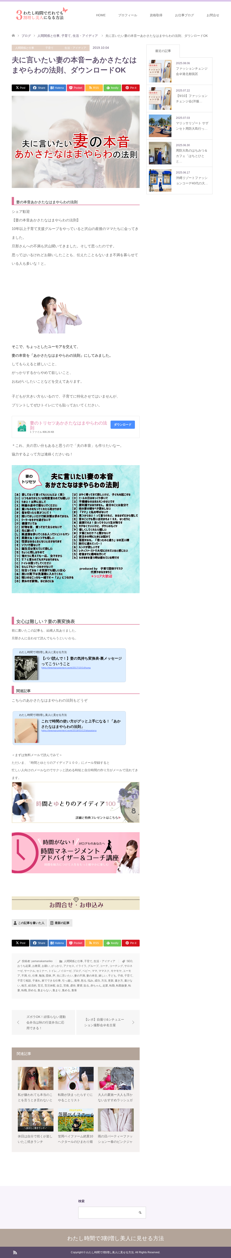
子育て (49, 47)
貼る (86, 985)
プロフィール (127, 15)
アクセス (68, 966)
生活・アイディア (75, 47)
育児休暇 (49, 985)
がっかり (56, 966)
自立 (59, 985)
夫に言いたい (65, 975)
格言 (24, 985)
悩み (90, 980)
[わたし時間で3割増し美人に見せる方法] (40, 15)
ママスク (104, 970)
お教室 (36, 966)
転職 (24, 990)
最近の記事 (163, 51)
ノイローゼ (65, 970)
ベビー (86, 970)
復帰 (77, 980)
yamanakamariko (42, 961)
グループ (93, 966)
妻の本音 (91, 975)
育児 (40, 985)
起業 (105, 985)
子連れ (36, 980)
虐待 (73, 985)
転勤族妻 (121, 985)
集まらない (44, 990)
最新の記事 (62, 923)
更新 (110, 980)
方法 (104, 980)
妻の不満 (79, 975)
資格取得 (156, 15)
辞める (32, 990)
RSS (15, 1252)
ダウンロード (123, 424)
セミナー (41, 970)
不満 (24, 975)
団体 (48, 975)
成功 (97, 980)
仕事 (35, 975)
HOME (101, 15)
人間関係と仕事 (24, 47)
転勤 (112, 985)
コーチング (116, 966)
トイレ (53, 970)
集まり (57, 990)
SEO (129, 961)
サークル (29, 970)
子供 (120, 975)
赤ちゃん (95, 985)
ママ (94, 970)
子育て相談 (24, 980)
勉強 (41, 975)
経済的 (32, 985)
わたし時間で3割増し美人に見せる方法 (115, 1238)
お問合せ (213, 15)
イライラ (81, 966)
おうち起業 (24, 966)
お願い (46, 966)
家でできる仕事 (51, 980)
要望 (79, 985)
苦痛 (66, 985)
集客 (74, 990)
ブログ (77, 970)
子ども (112, 975)
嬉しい (103, 975)
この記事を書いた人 (31, 923)
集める (66, 990)
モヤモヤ (116, 970)
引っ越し (67, 980)
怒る (83, 980)
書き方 (119, 980)
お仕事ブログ (184, 15)
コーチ (104, 966)
